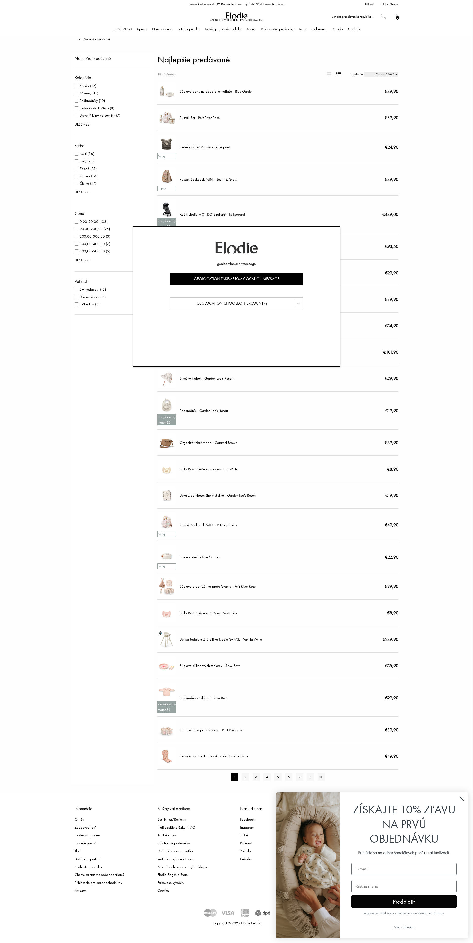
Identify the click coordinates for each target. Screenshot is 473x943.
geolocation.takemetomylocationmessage (236, 278)
